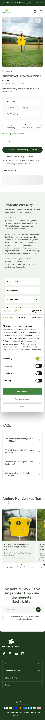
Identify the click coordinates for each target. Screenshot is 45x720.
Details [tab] (22, 318)
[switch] (38, 366)
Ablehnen (22, 407)
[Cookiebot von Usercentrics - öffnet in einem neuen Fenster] (32, 311)
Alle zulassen (22, 391)
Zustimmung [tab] (8, 318)
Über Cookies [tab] (36, 318)
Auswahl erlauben (22, 399)
